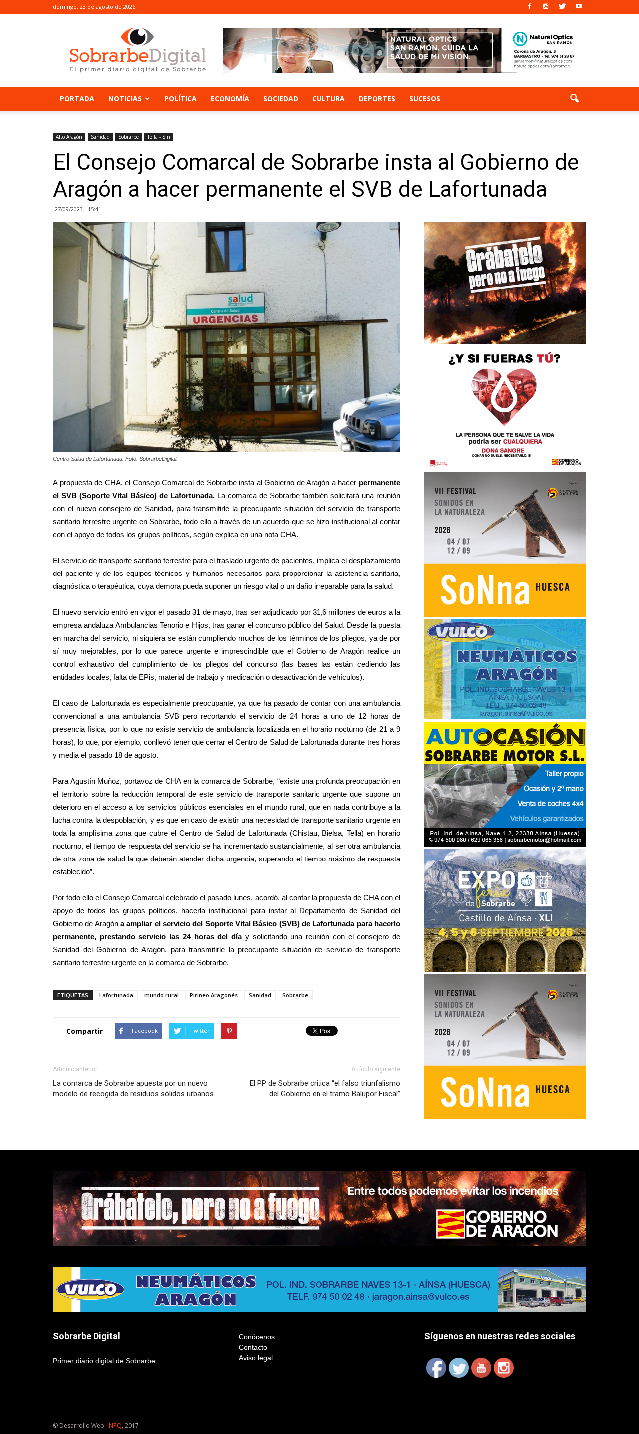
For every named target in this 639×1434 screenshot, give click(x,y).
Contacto (253, 1347)
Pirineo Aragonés (214, 995)
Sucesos (424, 98)
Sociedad (280, 98)
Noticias (125, 98)
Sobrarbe (128, 136)
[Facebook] (529, 7)
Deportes (377, 98)
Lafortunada (116, 995)
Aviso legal (256, 1358)
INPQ (114, 1425)
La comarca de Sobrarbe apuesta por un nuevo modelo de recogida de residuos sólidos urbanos (133, 1088)
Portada (77, 98)
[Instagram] (545, 7)
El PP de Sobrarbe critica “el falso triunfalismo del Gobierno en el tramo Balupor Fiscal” (325, 1088)
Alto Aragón (69, 136)
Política (180, 98)
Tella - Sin (158, 136)
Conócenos (257, 1337)
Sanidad (100, 136)
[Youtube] (578, 7)
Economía (230, 98)
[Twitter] (562, 7)
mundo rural (161, 995)
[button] (574, 99)
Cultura (328, 98)
